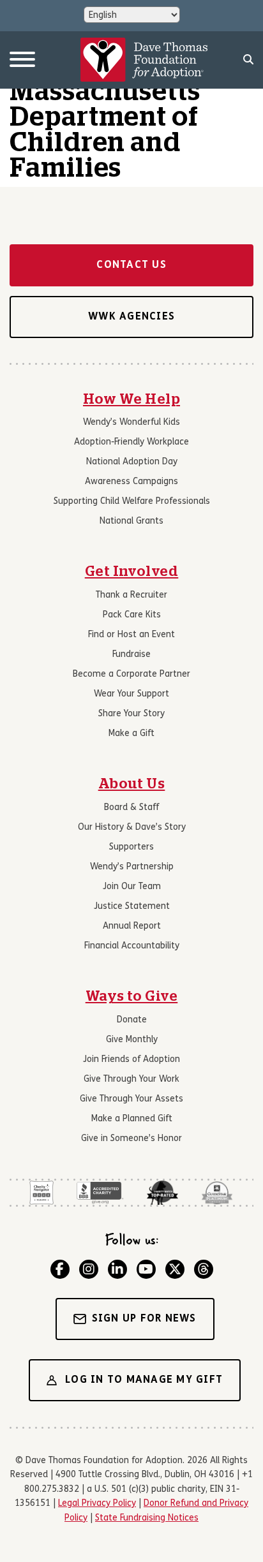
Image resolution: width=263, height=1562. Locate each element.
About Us (131, 784)
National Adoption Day (131, 462)
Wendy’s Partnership (132, 867)
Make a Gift (131, 734)
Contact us (131, 265)
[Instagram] (88, 1269)
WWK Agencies (131, 317)
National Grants (131, 521)
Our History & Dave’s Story (132, 827)
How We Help (131, 399)
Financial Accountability (131, 946)
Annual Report (132, 926)
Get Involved (132, 571)
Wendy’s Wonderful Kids (131, 422)
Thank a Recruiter (131, 595)
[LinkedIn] (117, 1269)
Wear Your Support (131, 694)
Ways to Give (132, 996)
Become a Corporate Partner (131, 674)
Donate (132, 1020)
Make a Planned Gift (131, 1119)
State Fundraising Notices (147, 1518)
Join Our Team (132, 887)
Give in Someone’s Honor (131, 1139)
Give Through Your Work (131, 1079)
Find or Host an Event (131, 635)
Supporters (131, 847)
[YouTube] (146, 1269)
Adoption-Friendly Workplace (131, 442)
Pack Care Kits (132, 615)
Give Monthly (132, 1040)
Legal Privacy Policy (97, 1503)
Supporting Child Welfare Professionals (132, 501)
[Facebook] (60, 1269)
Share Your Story (131, 714)
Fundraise (131, 654)
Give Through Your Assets (131, 1099)
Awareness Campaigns (131, 482)
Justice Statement (132, 906)
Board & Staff (131, 808)
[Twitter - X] (174, 1269)
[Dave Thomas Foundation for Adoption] (144, 60)
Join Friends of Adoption (131, 1060)
